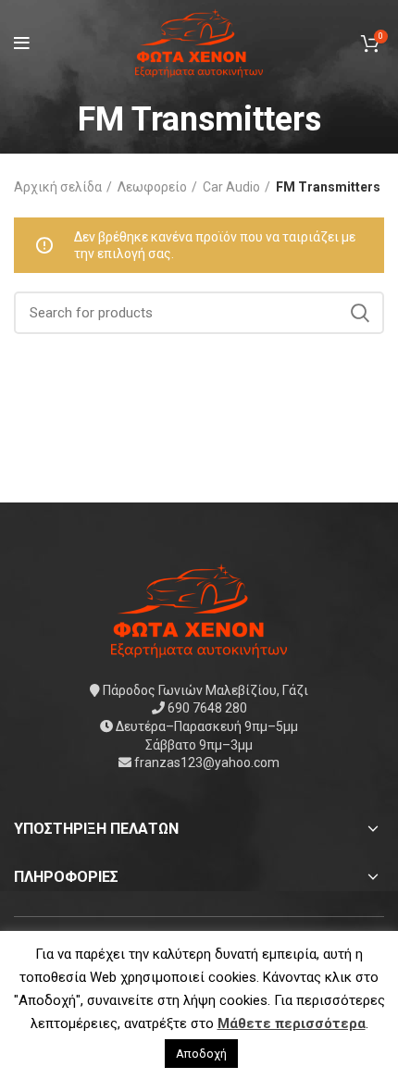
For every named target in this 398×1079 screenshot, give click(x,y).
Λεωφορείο (152, 187)
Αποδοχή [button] (201, 1053)
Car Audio (231, 187)
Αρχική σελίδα (58, 187)
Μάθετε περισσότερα (292, 1023)
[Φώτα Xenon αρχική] (199, 609)
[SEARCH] (359, 312)
